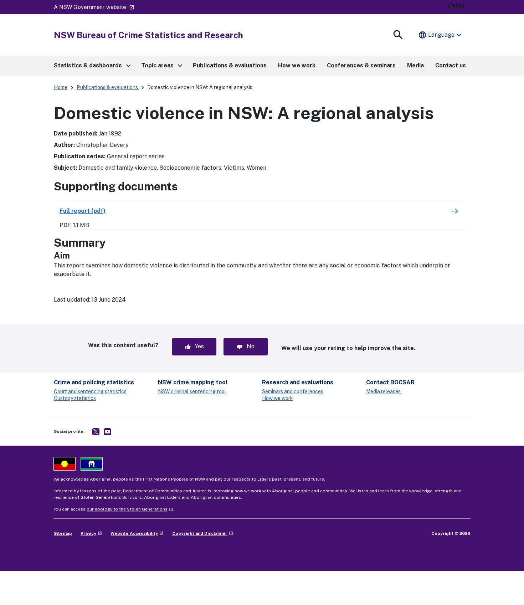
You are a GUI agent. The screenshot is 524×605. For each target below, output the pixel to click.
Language (440, 35)
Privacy (91, 533)
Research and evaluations (297, 382)
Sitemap (63, 533)
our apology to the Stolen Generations (130, 509)
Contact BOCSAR (390, 382)
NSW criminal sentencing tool (192, 391)
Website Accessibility (137, 533)
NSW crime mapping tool (192, 382)
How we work (277, 398)
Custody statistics (75, 398)
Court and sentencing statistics (90, 391)
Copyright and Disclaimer (202, 533)
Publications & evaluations (108, 87)
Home (60, 87)
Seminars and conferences (292, 391)
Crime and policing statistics (94, 382)
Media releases (383, 391)
